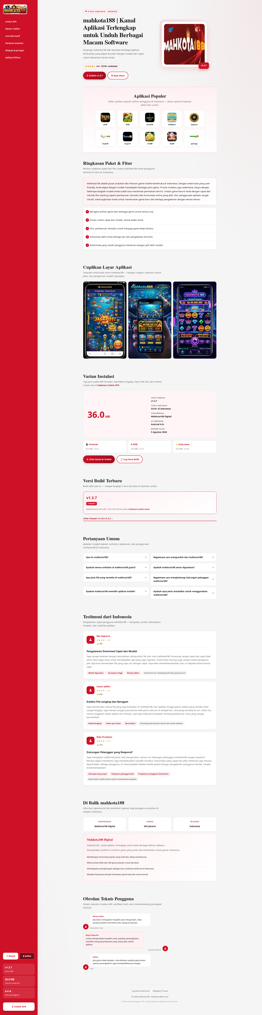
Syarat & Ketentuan (141, 991)
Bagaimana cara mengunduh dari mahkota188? (178, 557)
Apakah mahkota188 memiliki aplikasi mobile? (110, 591)
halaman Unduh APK (108, 385)
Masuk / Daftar (12, 28)
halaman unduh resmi (139, 509)
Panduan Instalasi (14, 43)
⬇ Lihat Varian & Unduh (98, 459)
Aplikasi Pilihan (12, 57)
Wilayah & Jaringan (14, 50)
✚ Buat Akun (118, 75)
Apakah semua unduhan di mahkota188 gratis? (111, 567)
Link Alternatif (12, 36)
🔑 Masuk (10, 956)
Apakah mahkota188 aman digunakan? (174, 567)
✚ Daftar (27, 956)
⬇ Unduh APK (19, 1006)
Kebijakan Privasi (160, 991)
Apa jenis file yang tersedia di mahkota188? (109, 577)
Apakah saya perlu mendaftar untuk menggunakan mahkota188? (180, 593)
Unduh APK (11, 21)
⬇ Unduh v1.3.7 (94, 75)
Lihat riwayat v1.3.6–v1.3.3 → (98, 518)
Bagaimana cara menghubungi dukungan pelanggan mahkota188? (181, 579)
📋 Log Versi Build (129, 459)
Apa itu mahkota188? (97, 557)
